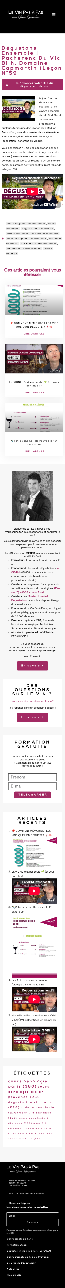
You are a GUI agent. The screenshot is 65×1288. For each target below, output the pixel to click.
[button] (53, 15)
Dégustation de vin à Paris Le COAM (29, 1251)
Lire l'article (34, 334)
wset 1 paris (32, 1134)
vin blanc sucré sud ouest (38, 243)
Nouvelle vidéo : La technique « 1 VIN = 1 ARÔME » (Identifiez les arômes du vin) (34, 1020)
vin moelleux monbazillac (24, 248)
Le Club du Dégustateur (21, 1263)
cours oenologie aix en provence (29, 1092)
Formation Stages (17, 1245)
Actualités (13, 1269)
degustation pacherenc (37, 228)
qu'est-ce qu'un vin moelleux (26, 238)
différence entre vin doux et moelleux (32, 233)
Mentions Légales (19, 1203)
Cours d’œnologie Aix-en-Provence (28, 1257)
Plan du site (14, 1275)
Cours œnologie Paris (20, 1239)
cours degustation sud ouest (26, 223)
